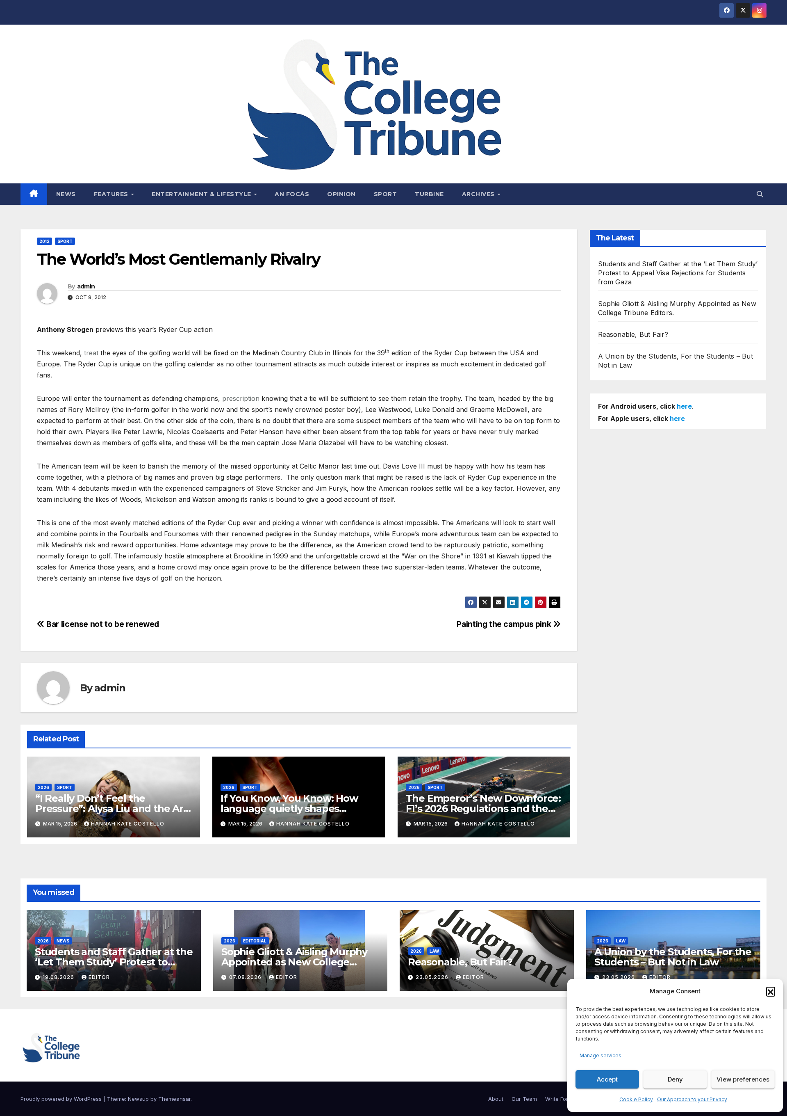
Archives (479, 194)
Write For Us (560, 1098)
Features (112, 194)
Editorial (254, 940)
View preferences (742, 1079)
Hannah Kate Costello (127, 824)
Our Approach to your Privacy (692, 1099)
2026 (43, 787)
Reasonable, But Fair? (633, 334)
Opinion (341, 194)
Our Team (524, 1098)
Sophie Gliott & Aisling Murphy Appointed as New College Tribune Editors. (294, 962)
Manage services (600, 1055)
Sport (385, 194)
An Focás (292, 194)
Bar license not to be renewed (102, 624)
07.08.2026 (246, 977)
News (66, 194)
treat (91, 353)
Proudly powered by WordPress (61, 1098)
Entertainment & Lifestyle (202, 194)
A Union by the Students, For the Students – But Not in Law (672, 957)
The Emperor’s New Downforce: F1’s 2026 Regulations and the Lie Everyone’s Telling (483, 808)
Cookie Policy (636, 1099)
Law (434, 951)
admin (86, 286)
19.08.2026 (59, 977)
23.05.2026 (433, 977)
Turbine (429, 194)
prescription (240, 398)
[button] (771, 991)
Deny (675, 1079)
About (495, 1098)
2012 (44, 241)
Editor (99, 977)
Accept (607, 1079)
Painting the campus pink (505, 624)
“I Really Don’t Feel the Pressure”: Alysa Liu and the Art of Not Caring (111, 808)
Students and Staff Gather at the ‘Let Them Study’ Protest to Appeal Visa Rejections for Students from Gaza (678, 273)
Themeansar (174, 1098)
